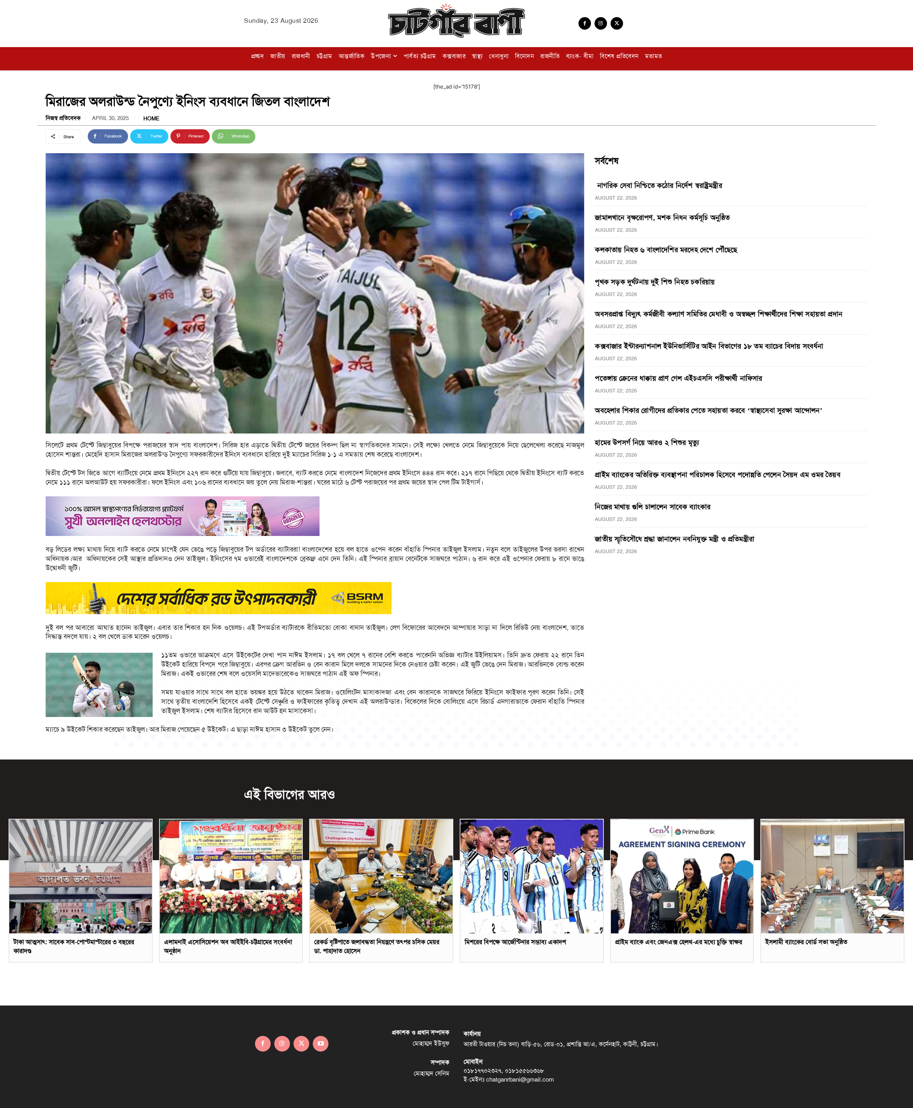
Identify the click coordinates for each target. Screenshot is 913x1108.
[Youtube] (320, 1044)
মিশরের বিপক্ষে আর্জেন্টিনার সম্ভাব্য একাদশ (515, 942)
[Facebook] (584, 23)
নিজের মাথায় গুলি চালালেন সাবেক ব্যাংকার (652, 506)
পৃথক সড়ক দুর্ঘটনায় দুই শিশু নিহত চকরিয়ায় (655, 281)
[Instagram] (601, 23)
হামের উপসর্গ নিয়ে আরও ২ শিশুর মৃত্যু (647, 442)
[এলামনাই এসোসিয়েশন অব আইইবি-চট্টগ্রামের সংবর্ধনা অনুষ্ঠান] (231, 876)
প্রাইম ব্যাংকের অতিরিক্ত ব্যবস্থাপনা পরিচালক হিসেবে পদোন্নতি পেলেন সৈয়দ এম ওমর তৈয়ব (717, 474)
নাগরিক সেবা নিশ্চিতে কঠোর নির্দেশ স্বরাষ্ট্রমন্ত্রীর (658, 185)
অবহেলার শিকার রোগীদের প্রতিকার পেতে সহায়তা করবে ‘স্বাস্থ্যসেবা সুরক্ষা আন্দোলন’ (708, 410)
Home (151, 118)
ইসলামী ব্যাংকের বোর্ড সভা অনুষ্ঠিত (806, 942)
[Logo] (456, 21)
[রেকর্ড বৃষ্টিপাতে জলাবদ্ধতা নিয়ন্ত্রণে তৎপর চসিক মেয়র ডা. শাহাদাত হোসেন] (381, 876)
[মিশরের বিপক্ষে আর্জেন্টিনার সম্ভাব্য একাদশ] (531, 876)
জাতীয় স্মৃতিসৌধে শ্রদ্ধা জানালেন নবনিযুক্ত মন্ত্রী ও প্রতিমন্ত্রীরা (674, 538)
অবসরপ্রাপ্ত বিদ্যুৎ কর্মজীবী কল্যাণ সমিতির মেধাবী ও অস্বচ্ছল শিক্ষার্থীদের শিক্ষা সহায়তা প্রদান (718, 314)
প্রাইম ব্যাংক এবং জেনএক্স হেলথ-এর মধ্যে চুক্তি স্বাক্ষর (678, 942)
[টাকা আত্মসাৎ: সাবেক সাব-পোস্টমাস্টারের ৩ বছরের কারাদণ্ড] (80, 876)
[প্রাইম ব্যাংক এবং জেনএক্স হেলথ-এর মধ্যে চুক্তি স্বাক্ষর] (682, 876)
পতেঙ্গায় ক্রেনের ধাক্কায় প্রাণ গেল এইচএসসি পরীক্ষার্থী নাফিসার (678, 378)
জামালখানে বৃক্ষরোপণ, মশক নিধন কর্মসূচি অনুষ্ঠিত (662, 217)
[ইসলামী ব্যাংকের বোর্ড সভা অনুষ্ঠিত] (832, 876)
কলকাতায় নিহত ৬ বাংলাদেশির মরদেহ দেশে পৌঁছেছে (666, 249)
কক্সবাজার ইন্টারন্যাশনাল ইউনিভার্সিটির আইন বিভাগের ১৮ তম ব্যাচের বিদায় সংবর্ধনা (709, 346)
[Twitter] (617, 23)
